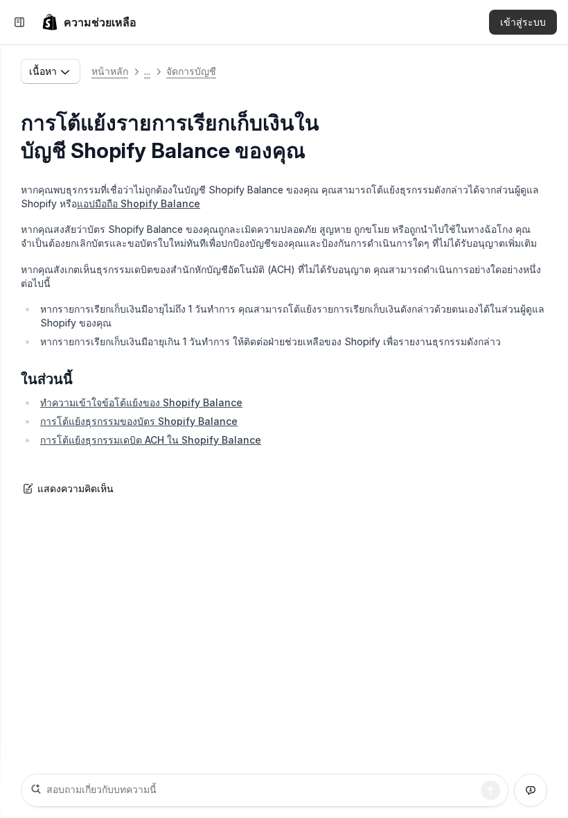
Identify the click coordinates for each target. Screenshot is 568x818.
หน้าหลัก (109, 71)
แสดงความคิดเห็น (75, 488)
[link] (89, 22)
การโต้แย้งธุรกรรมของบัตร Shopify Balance (139, 421)
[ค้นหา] (490, 790)
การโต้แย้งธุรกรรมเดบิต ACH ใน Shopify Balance (150, 440)
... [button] (147, 71)
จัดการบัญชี (191, 71)
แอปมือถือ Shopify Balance (138, 203)
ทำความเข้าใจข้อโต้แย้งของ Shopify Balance (141, 402)
